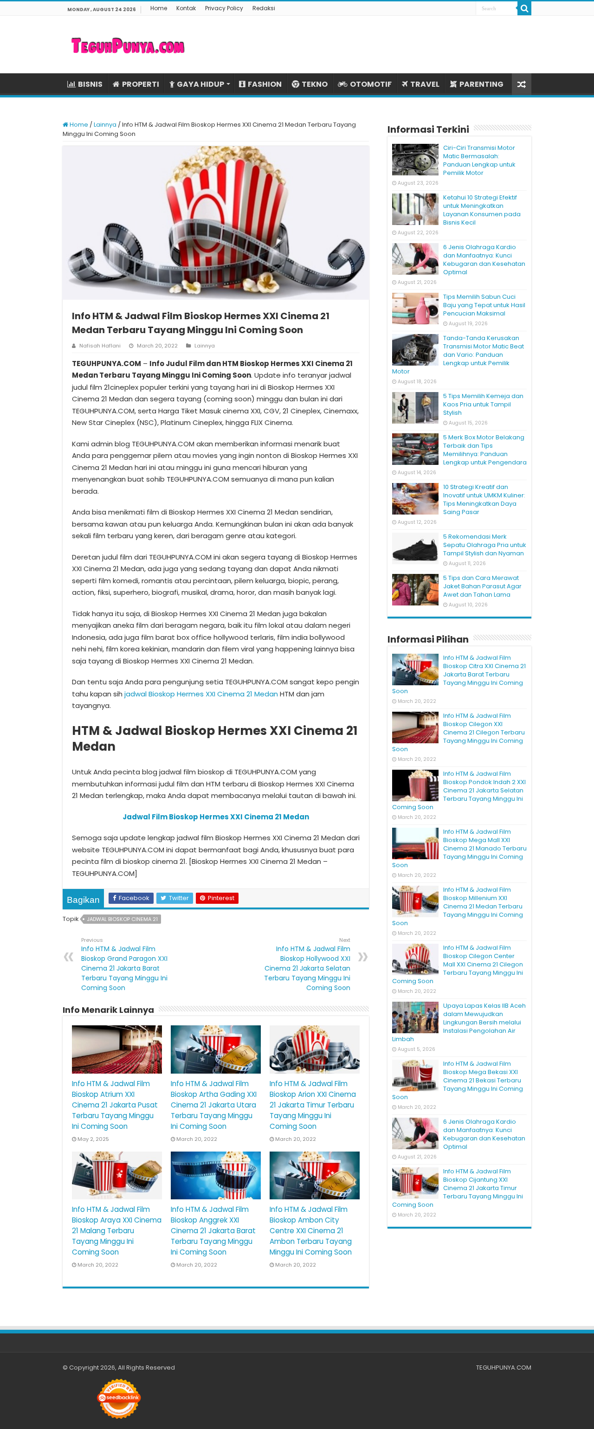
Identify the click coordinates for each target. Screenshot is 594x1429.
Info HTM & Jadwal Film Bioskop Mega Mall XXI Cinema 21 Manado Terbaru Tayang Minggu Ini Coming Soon (459, 848)
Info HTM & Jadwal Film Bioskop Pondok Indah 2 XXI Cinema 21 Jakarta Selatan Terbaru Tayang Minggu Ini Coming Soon (459, 790)
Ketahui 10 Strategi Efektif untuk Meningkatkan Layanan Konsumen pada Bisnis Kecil (482, 210)
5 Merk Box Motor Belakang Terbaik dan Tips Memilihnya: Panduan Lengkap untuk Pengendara (485, 450)
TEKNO (315, 84)
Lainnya (105, 124)
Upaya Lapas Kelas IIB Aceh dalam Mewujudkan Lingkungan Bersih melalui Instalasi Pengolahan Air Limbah (459, 1022)
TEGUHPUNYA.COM (503, 1367)
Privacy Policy (224, 8)
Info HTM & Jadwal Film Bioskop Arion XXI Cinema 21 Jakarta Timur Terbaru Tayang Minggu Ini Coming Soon (313, 1105)
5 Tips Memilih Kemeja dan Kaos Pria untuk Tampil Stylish (483, 404)
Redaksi (263, 8)
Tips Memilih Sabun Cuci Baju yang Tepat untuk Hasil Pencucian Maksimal (484, 305)
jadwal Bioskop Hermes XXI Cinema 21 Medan (201, 694)
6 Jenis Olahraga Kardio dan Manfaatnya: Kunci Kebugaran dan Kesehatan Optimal (484, 260)
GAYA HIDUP (200, 84)
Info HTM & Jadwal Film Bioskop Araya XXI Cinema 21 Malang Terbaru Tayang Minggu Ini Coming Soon (116, 1230)
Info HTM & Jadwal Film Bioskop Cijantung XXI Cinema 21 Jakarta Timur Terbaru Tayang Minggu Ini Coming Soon (457, 1188)
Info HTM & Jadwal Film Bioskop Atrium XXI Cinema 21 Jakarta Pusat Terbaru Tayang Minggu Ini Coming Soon (115, 1105)
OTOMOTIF (371, 84)
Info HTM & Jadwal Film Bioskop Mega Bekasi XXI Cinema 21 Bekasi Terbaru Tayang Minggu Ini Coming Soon (457, 1080)
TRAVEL (424, 84)
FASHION (265, 84)
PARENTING (481, 84)
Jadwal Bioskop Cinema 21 (122, 919)
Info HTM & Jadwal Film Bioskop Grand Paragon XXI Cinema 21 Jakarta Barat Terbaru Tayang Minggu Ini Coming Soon (124, 964)
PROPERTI (140, 84)
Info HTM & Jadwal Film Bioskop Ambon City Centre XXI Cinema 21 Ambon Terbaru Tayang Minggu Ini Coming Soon (311, 1230)
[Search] (524, 8)
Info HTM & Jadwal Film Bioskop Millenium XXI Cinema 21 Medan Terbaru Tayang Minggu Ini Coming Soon (457, 906)
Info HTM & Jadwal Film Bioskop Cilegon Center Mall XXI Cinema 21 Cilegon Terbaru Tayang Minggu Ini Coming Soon (457, 964)
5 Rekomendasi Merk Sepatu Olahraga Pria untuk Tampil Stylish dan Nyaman (484, 545)
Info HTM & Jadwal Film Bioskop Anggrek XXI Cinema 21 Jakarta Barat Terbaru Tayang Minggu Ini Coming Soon (213, 1230)
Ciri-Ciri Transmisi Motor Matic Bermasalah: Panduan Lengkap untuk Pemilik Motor (479, 160)
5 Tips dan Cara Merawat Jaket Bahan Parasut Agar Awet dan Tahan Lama (482, 586)
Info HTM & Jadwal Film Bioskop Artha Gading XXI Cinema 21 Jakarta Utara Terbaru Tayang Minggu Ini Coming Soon (214, 1105)
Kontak (186, 8)
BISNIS (90, 84)
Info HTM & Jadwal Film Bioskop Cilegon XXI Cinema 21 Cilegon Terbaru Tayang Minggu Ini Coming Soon (458, 732)
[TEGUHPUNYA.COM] (128, 44)
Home (158, 8)
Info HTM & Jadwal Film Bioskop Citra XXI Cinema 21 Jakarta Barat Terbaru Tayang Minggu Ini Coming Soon (459, 674)
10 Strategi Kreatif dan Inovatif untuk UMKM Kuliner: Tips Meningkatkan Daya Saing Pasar (484, 499)
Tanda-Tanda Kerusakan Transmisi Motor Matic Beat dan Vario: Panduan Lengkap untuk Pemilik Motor (458, 355)
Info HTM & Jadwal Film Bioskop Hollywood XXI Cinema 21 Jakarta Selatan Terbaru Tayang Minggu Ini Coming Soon (307, 964)
